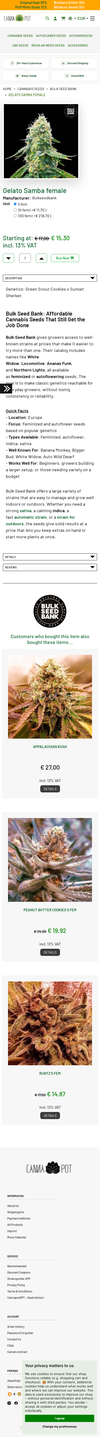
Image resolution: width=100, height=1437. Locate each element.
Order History (16, 1326)
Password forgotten (20, 1332)
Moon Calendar (16, 1237)
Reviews (11, 567)
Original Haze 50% (33, 2)
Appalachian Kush (50, 746)
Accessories (78, 44)
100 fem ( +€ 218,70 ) (34, 215)
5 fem (22, 204)
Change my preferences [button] (59, 1426)
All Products (15, 1224)
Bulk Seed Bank (63, 89)
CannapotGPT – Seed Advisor (25, 1297)
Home (7, 89)
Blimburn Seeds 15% (69, 7)
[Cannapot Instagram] (9, 1403)
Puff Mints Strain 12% (31, 7)
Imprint (12, 1230)
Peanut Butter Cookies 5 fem (50, 910)
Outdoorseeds (80, 35)
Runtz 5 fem (50, 1073)
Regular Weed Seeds (48, 44)
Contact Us (14, 1339)
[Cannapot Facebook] (16, 1403)
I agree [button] (60, 1418)
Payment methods (18, 1218)
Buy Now (63, 258)
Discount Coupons (18, 1272)
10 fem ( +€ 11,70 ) (32, 210)
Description (14, 278)
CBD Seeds (20, 44)
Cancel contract (17, 1351)
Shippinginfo (15, 1212)
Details (11, 556)
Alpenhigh (14, 1380)
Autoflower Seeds (51, 35)
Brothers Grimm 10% (69, 2)
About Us (13, 1205)
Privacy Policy (16, 1284)
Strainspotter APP (18, 1278)
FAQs (10, 1345)
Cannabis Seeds (20, 35)
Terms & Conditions (19, 1291)
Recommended (16, 1266)
